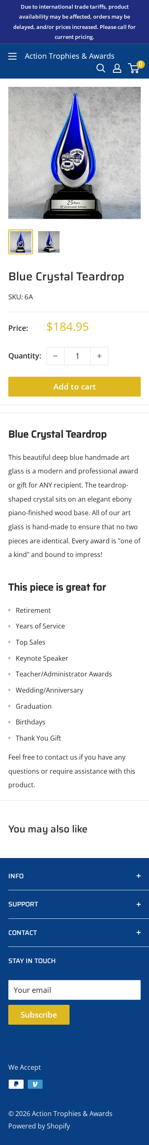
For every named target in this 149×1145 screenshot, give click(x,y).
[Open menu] (12, 56)
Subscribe (39, 1014)
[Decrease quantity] (55, 356)
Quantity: (24, 356)
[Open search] (101, 68)
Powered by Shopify (39, 1126)
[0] (134, 68)
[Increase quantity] (99, 356)
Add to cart (74, 386)
